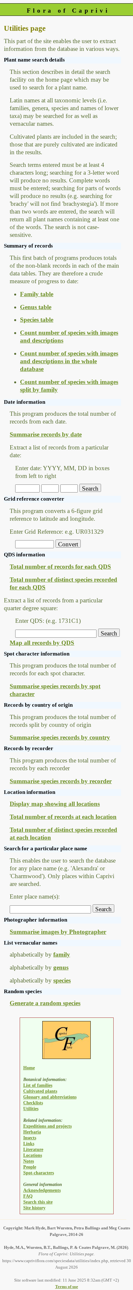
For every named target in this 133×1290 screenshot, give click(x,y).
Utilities (30, 1108)
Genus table (35, 307)
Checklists (33, 1102)
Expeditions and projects (47, 1126)
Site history (34, 1207)
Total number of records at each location (63, 816)
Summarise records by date (46, 434)
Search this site (38, 1201)
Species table (36, 319)
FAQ (28, 1196)
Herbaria (32, 1131)
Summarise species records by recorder (61, 781)
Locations (32, 1155)
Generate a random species (45, 1003)
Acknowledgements (42, 1190)
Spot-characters (38, 1172)
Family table (36, 294)
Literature (33, 1149)
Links (28, 1143)
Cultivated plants (40, 1091)
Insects (29, 1137)
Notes (28, 1161)
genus (60, 967)
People (29, 1166)
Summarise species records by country (60, 737)
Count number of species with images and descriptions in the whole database (69, 361)
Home (29, 1067)
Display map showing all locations (55, 803)
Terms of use (66, 1286)
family (61, 954)
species (62, 980)
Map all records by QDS (42, 642)
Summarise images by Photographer (58, 931)
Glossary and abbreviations (50, 1096)
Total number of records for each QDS (60, 566)
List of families (37, 1085)
